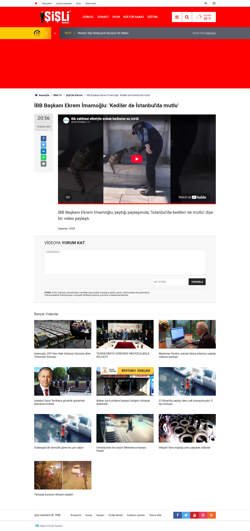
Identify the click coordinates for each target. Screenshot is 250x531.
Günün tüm (204, 33)
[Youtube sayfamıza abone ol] (194, 515)
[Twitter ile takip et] (186, 515)
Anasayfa (76, 515)
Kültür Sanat (133, 17)
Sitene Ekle (90, 3)
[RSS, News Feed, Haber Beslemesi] (211, 515)
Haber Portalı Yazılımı (51, 526)
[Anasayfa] (36, 3)
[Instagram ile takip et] (203, 515)
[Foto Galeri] (214, 3)
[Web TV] (206, 3)
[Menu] (177, 17)
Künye (88, 515)
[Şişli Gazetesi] (54, 16)
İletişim (100, 515)
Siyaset (103, 17)
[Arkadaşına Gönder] (43, 163)
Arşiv (78, 3)
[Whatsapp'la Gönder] (43, 157)
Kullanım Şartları (136, 515)
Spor (116, 17)
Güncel (88, 17)
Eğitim (152, 17)
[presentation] (46, 33)
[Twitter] (43, 145)
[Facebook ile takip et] (177, 515)
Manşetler (47, 3)
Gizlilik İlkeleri (116, 515)
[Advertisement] (125, 64)
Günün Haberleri (64, 3)
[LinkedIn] (43, 151)
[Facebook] (43, 138)
